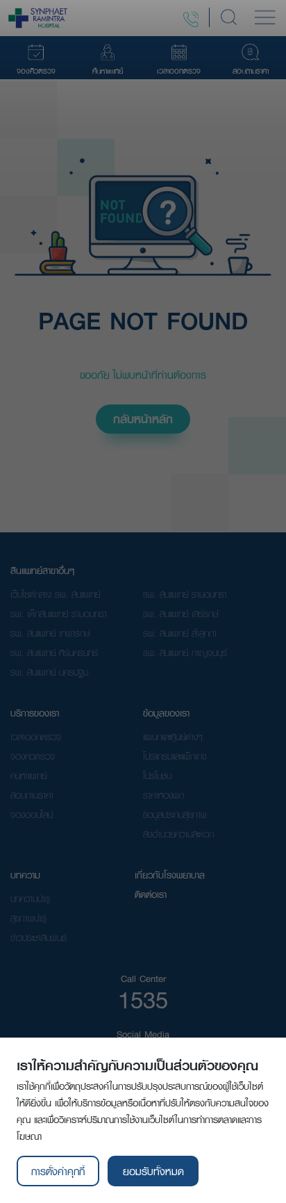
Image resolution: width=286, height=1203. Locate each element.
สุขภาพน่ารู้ (28, 918)
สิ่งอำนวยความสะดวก (178, 834)
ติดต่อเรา (151, 894)
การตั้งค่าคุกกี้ (58, 1171)
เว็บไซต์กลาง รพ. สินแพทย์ (55, 594)
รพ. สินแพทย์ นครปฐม (49, 672)
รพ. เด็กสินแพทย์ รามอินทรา (58, 613)
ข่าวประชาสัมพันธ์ (38, 937)
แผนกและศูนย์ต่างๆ (173, 736)
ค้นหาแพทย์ (28, 775)
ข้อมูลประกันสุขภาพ (175, 814)
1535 (143, 999)
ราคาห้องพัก (163, 795)
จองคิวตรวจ (32, 756)
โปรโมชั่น (157, 775)
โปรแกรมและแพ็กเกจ (175, 756)
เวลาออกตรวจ (35, 736)
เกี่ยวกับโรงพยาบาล (170, 875)
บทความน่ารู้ (30, 898)
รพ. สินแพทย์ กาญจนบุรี (185, 652)
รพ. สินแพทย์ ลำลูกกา (180, 633)
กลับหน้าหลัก (143, 419)
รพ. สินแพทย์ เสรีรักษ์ (181, 613)
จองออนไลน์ (31, 814)
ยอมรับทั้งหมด (153, 1171)
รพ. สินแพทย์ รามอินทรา (185, 594)
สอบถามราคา (31, 795)
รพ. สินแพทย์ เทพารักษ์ (50, 633)
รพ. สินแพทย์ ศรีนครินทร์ (54, 652)
